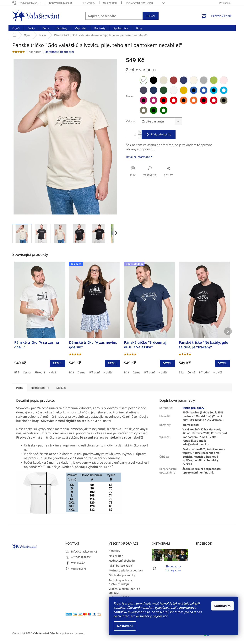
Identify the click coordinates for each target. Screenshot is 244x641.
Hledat (150, 16)
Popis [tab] (19, 387)
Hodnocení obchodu (139, 3)
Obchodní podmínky (122, 575)
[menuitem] (16, 28)
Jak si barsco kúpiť (120, 565)
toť (165, 616)
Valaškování (78, 563)
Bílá (16, 372)
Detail (57, 363)
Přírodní (40, 372)
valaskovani (78, 568)
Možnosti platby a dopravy (126, 570)
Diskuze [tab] (61, 387)
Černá (27, 372)
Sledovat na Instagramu (173, 568)
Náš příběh (110, 3)
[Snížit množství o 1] (140, 136)
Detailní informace (138, 157)
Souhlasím (222, 606)
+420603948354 (81, 557)
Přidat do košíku (161, 134)
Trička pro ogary (193, 408)
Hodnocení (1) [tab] (40, 387)
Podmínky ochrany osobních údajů (121, 582)
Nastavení (125, 626)
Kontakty (89, 3)
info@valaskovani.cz (84, 551)
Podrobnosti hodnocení (59, 52)
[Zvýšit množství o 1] (140, 132)
